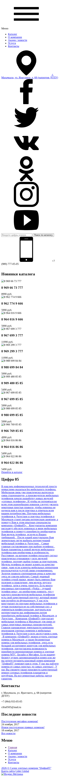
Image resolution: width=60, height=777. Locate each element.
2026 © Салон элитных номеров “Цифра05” (26, 768)
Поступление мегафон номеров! (19, 721)
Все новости (8, 733)
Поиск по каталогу (43, 235)
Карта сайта (8, 771)
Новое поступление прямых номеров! (22, 727)
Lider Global (22, 771)
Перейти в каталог (11, 472)
